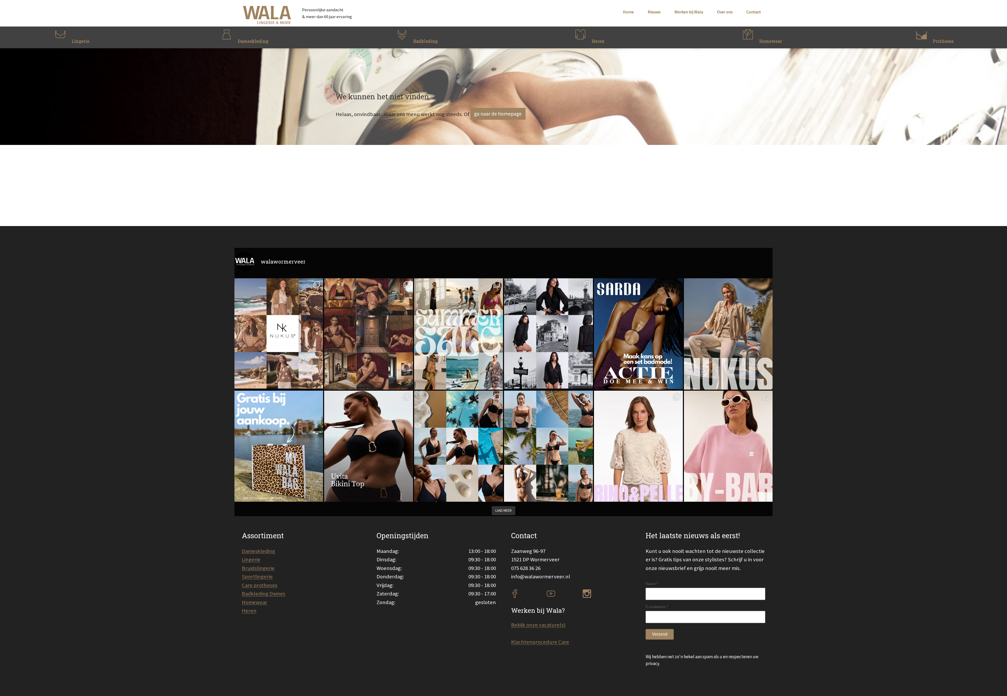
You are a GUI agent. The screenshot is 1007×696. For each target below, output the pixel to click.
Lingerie (251, 559)
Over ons (725, 11)
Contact (753, 11)
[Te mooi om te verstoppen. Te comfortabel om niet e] (548, 333)
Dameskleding (258, 551)
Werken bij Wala (688, 11)
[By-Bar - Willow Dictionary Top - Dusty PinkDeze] (728, 446)
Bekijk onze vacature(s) (538, 624)
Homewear (254, 602)
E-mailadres (657, 607)
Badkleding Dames (263, 593)
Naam (652, 584)
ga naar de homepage (498, 114)
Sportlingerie (257, 576)
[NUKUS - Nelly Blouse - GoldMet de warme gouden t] (728, 333)
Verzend (659, 634)
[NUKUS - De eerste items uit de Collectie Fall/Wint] (278, 333)
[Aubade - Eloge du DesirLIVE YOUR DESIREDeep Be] (368, 333)
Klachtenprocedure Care (540, 642)
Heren (249, 610)
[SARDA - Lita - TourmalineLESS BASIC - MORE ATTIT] (638, 333)
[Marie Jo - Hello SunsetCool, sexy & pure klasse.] (548, 446)
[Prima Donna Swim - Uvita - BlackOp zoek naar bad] (458, 446)
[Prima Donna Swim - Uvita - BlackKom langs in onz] (368, 446)
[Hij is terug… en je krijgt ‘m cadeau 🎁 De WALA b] (278, 446)
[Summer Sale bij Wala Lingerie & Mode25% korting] (458, 333)
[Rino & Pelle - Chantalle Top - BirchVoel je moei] (638, 446)
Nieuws (654, 11)
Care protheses (259, 585)
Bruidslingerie (258, 568)
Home (628, 11)
